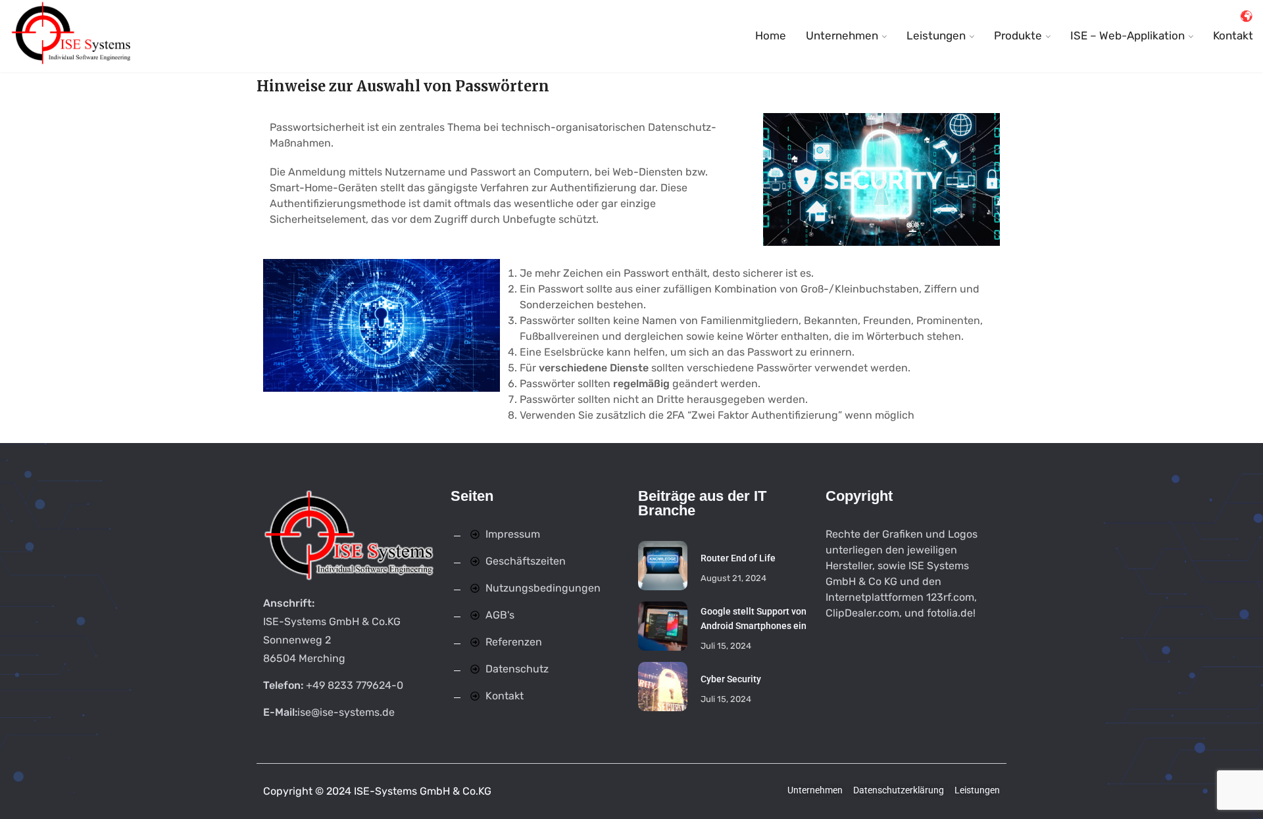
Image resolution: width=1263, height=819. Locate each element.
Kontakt (1233, 35)
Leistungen (936, 35)
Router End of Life (738, 558)
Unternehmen (842, 35)
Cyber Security (731, 679)
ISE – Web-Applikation (1127, 35)
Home (770, 35)
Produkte (1018, 35)
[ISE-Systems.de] (72, 36)
